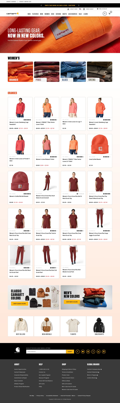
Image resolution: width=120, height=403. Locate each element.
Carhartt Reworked (11, 1)
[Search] (104, 14)
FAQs (40, 386)
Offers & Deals (66, 380)
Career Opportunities (20, 369)
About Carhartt (18, 380)
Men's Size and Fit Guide (69, 386)
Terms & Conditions (67, 372)
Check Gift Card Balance (46, 380)
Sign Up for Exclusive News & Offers (38, 348)
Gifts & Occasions (67, 383)
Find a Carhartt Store (68, 378)
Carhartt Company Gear (25, 1)
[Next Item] (79, 5)
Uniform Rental (91, 378)
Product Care (65, 375)
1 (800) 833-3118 (44, 369)
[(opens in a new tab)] (77, 352)
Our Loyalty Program (44, 375)
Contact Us (42, 372)
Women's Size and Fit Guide (70, 389)
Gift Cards (42, 383)
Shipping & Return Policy (69, 369)
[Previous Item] (41, 5)
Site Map (32, 395)
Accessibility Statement (52, 395)
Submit (70, 351)
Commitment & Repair (20, 378)
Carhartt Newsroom (19, 372)
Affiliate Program (19, 383)
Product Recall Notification (22, 386)
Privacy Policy (40, 395)
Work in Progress (92, 375)
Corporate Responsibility (21, 375)
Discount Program (44, 378)
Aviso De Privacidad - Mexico (68, 395)
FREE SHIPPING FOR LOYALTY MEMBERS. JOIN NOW (60, 5)
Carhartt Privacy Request (84, 395)
